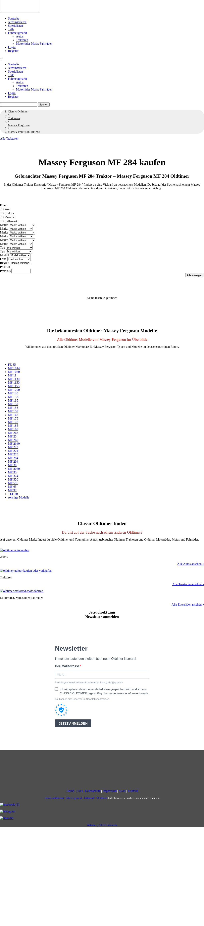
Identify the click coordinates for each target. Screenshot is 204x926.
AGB (121, 791)
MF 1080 (14, 371)
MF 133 (13, 397)
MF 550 (13, 479)
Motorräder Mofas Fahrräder (34, 43)
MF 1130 (14, 379)
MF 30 (12, 465)
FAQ (79, 791)
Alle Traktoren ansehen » (188, 584)
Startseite (13, 18)
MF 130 (13, 393)
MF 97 (12, 490)
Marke (4, 225)
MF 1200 (14, 389)
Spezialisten (15, 25)
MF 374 (13, 476)
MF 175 (13, 418)
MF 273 (13, 447)
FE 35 (12, 364)
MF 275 (13, 454)
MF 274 (13, 450)
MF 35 (12, 472)
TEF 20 (13, 494)
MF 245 (13, 432)
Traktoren (22, 40)
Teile (11, 29)
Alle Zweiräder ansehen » (188, 604)
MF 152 (13, 404)
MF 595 (13, 483)
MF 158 (13, 411)
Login (12, 47)
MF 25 (12, 436)
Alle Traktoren (9, 138)
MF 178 (13, 422)
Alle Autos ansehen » (190, 563)
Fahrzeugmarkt (17, 32)
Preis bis (5, 271)
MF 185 (13, 425)
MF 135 (13, 400)
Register (13, 50)
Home (70, 791)
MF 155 (13, 407)
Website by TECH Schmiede (102, 825)
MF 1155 (14, 386)
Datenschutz (92, 791)
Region (4, 262)
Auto (8, 209)
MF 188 (13, 429)
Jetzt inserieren (17, 22)
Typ (2, 247)
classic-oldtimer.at (54, 797)
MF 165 (13, 415)
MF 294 (13, 461)
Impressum (109, 791)
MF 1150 (14, 382)
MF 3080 (14, 468)
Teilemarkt (11, 221)
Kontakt (133, 791)
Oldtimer (101, 797)
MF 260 (13, 440)
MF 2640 (14, 443)
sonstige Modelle (18, 497)
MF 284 (13, 458)
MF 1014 (14, 368)
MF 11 (12, 375)
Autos (20, 36)
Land (3, 259)
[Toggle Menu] (1, 58)
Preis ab (5, 266)
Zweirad (10, 217)
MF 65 (12, 486)
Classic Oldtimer (18, 111)
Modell (4, 255)
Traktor (9, 213)
